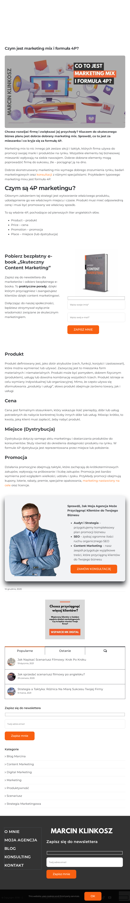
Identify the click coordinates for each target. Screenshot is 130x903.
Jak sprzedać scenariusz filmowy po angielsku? (51, 674)
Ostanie (65, 651)
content (32, 295)
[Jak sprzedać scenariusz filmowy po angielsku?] (11, 675)
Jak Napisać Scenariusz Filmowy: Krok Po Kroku (52, 659)
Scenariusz (14, 796)
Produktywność (18, 788)
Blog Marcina (16, 756)
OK (93, 896)
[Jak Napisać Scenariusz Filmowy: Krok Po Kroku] (11, 660)
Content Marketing (20, 764)
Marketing (14, 780)
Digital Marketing (19, 772)
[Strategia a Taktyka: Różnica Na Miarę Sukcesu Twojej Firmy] (11, 689)
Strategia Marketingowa (24, 804)
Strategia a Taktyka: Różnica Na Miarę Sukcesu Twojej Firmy (60, 689)
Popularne (25, 651)
